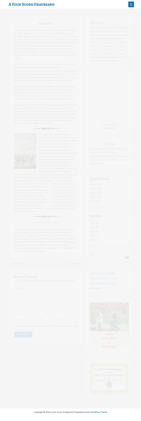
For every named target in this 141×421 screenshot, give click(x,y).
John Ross (95, 283)
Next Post (77, 263)
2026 (92, 223)
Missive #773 (95, 201)
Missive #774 (95, 197)
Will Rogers (96, 288)
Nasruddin (107, 283)
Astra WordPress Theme (96, 412)
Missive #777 (95, 184)
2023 (92, 235)
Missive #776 (95, 188)
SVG (116, 284)
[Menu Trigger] (131, 4)
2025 (92, 227)
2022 (92, 240)
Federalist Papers (100, 278)
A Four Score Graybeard (31, 4)
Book (112, 273)
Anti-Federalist (98, 273)
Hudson (114, 278)
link (114, 152)
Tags (92, 254)
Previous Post (16, 263)
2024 (92, 231)
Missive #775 (95, 193)
